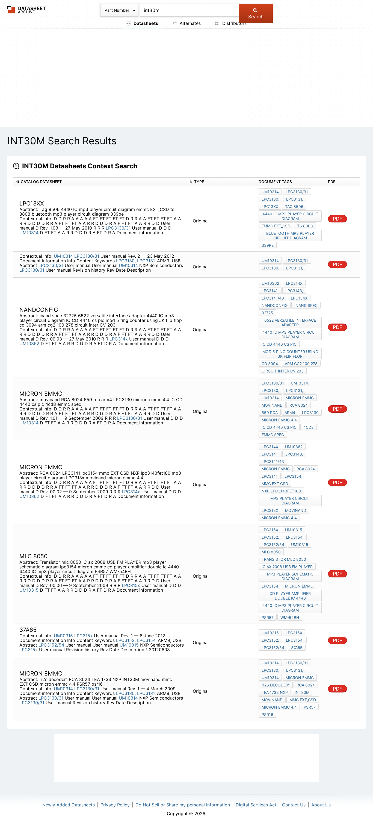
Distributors (234, 23)
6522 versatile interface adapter (290, 322)
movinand (272, 405)
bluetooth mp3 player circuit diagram (290, 235)
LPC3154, (295, 537)
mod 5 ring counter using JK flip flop (290, 354)
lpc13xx (270, 206)
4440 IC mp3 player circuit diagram (290, 216)
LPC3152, (270, 537)
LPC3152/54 (273, 544)
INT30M (302, 692)
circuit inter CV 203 (283, 371)
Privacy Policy (115, 805)
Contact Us (294, 805)
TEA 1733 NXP (275, 692)
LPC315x (131, 585)
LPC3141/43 (273, 298)
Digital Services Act (256, 805)
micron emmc (300, 397)
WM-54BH (289, 617)
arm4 (290, 412)
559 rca (270, 412)
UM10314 (29, 232)
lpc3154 (293, 476)
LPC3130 (310, 412)
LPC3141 (270, 476)
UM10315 (29, 590)
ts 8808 (305, 226)
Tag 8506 (294, 206)
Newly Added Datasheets (68, 805)
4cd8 (308, 427)
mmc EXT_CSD (275, 483)
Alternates (189, 23)
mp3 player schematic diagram (290, 576)
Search (256, 16)
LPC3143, (294, 290)
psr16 (267, 714)
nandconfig (275, 305)
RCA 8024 (298, 405)
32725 (267, 312)
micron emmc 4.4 (279, 420)
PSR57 (268, 617)
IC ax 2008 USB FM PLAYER (287, 566)
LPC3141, (270, 290)
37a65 (297, 647)
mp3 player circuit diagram (290, 500)
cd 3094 (270, 363)
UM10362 (29, 343)
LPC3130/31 (118, 228)
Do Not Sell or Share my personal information (182, 805)
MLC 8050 (271, 552)
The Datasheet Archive (26, 9)
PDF (337, 219)
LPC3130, (270, 199)
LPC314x (118, 339)
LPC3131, (294, 199)
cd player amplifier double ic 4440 (290, 595)
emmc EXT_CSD (276, 226)
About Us (321, 805)
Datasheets (145, 23)
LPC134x (299, 298)
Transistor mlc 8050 (284, 559)
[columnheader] (100, 182)
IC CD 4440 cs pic (279, 344)
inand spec (306, 305)
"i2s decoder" (276, 685)
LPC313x (270, 510)
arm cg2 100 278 (301, 363)
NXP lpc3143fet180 (281, 491)
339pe (268, 245)
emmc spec (273, 434)
